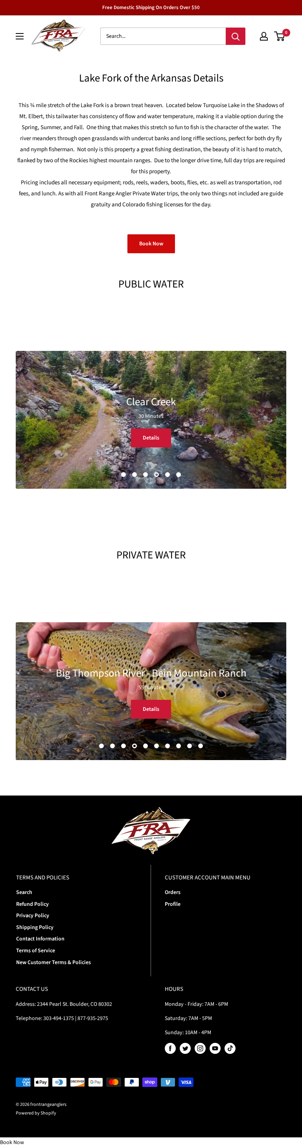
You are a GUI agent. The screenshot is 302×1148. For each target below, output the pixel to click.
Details (151, 438)
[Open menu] (20, 36)
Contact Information (40, 939)
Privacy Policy (32, 916)
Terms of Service (35, 951)
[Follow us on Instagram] (200, 1048)
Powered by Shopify (36, 1113)
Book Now (151, 244)
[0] (280, 36)
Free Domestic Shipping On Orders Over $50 (151, 7)
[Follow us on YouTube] (215, 1048)
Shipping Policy (34, 927)
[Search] (235, 36)
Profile (172, 904)
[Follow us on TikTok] (230, 1048)
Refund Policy (32, 904)
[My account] (264, 36)
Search (24, 892)
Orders (172, 892)
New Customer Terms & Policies (53, 962)
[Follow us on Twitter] (185, 1048)
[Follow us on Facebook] (170, 1048)
